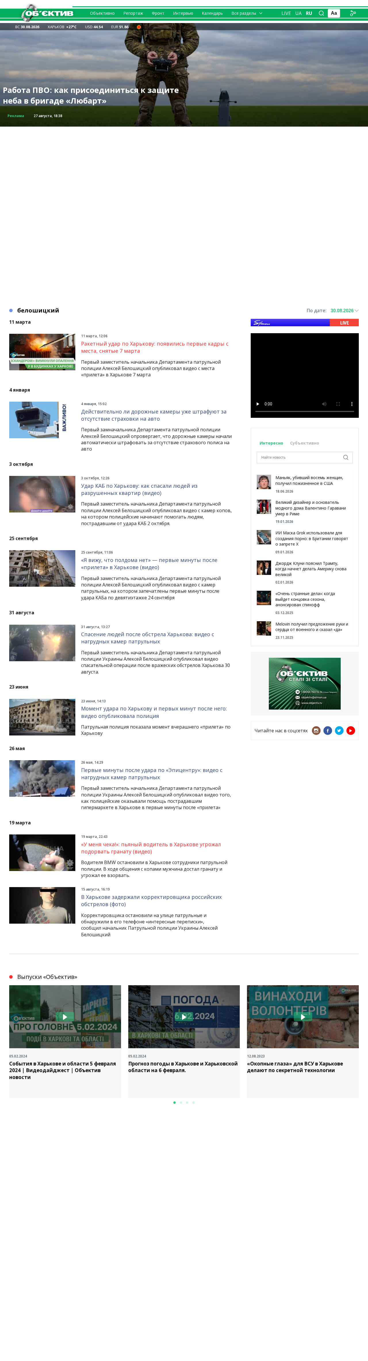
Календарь (212, 13)
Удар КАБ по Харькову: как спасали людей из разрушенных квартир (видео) (139, 489)
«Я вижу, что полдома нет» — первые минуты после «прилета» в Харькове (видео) (149, 563)
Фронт (158, 13)
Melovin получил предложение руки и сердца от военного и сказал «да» (311, 626)
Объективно (102, 13)
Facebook (327, 730)
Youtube (350, 730)
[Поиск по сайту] (321, 13)
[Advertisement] (184, 167)
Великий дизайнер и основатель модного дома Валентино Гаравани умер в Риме (310, 508)
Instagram (316, 730)
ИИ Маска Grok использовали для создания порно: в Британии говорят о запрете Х (311, 538)
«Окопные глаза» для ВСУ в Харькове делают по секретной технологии (295, 1067)
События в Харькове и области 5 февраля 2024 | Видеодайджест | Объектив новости (62, 1070)
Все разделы (243, 13)
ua (298, 13)
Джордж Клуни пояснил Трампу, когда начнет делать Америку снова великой (310, 569)
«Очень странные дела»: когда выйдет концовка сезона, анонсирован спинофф (305, 599)
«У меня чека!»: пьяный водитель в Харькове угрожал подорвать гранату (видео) (151, 848)
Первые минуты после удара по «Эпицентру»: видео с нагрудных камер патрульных (152, 774)
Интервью (183, 13)
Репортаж (133, 13)
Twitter (339, 730)
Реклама (15, 115)
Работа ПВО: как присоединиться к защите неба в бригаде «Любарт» (91, 95)
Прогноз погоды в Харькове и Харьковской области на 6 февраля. (183, 1067)
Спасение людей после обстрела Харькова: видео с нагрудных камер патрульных (147, 638)
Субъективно (304, 443)
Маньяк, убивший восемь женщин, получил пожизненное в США (309, 480)
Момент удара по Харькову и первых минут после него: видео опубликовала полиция (154, 712)
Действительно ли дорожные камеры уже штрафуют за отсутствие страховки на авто (154, 415)
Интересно (271, 443)
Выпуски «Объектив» (47, 977)
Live (286, 13)
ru (309, 13)
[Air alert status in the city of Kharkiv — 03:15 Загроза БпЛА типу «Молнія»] (139, 26)
